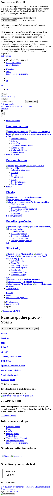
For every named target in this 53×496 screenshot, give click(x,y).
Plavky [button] (9, 186)
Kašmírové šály (17, 261)
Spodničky (15, 143)
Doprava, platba (12, 433)
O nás (8, 71)
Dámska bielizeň (17, 126)
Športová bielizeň (18, 182)
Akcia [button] (8, 277)
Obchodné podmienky (15, 440)
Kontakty (10, 69)
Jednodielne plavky (19, 206)
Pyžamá (14, 173)
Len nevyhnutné (19, 18)
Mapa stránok (44, 487)
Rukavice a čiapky (18, 275)
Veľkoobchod (11, 436)
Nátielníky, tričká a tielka (21, 170)
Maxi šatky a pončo (19, 268)
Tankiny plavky (17, 204)
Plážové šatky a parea (20, 211)
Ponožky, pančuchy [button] (14, 216)
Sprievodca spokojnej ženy (17, 74)
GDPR (36, 487)
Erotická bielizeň (18, 152)
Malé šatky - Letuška (19, 265)
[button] (2, 85)
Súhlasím (30, 18)
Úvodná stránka (7, 487)
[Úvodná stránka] (8, 96)
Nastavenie (6, 18)
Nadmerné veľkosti (19, 138)
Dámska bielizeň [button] (13, 121)
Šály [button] (8, 243)
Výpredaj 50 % (12, 288)
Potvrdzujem (6, 56)
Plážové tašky (17, 213)
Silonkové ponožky (19, 234)
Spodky (14, 175)
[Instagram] (7, 81)
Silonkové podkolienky (20, 236)
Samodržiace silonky (19, 238)
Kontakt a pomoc (13, 427)
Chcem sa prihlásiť (8, 416)
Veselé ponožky (17, 231)
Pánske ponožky (18, 184)
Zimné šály (15, 263)
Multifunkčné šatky (19, 272)
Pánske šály (16, 270)
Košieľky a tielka (18, 148)
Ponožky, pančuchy (19, 221)
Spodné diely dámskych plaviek (24, 209)
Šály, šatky (13, 248)
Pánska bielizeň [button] (12, 155)
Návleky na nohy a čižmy (21, 241)
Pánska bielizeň (16, 160)
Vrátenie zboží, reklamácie (17, 438)
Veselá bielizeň (17, 177)
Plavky (14, 141)
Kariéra (9, 431)
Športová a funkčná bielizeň (22, 145)
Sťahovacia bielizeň (19, 150)
